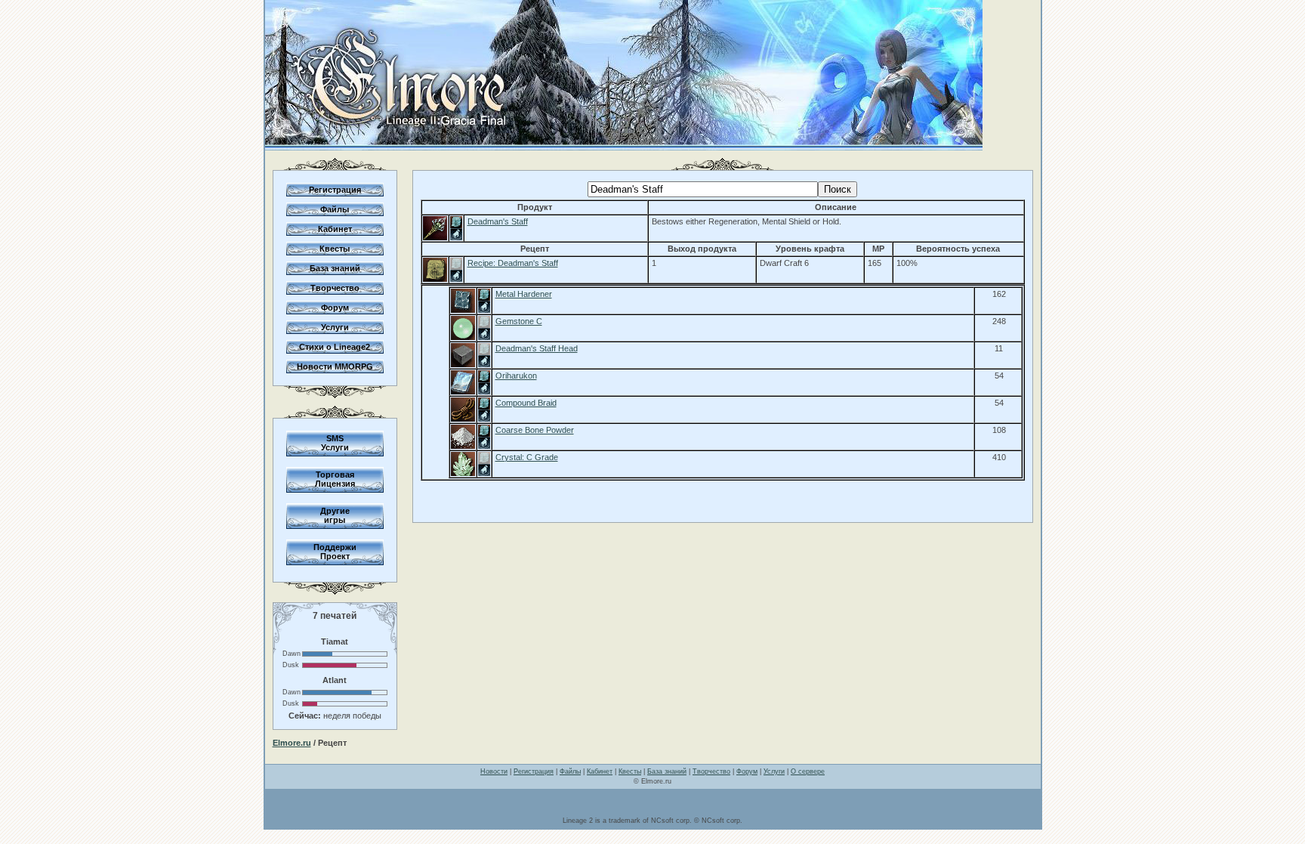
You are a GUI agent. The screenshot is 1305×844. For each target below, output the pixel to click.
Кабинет (335, 228)
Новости (494, 771)
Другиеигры (335, 515)
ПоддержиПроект (334, 552)
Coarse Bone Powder (534, 429)
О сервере (808, 771)
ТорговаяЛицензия (335, 479)
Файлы (334, 209)
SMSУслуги (335, 443)
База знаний (335, 268)
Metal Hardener (523, 293)
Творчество (334, 287)
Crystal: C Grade (526, 457)
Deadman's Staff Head (536, 348)
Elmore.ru (292, 742)
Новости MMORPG (335, 366)
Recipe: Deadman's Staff (512, 262)
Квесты (334, 248)
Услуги (335, 327)
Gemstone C (518, 321)
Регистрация (335, 189)
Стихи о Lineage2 (334, 346)
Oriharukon (516, 375)
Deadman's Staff (497, 221)
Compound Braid (526, 402)
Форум (335, 307)
